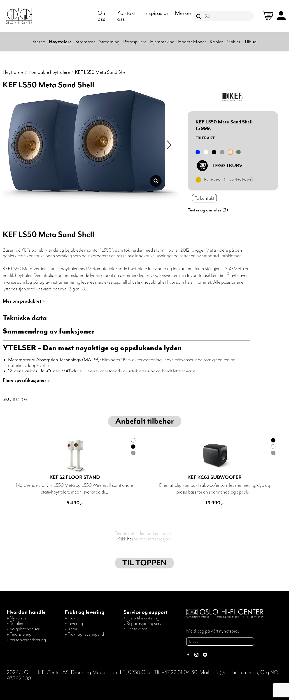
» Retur (71, 629)
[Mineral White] (206, 152)
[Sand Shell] (230, 152)
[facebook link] (188, 655)
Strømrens (85, 42)
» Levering (74, 623)
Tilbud (250, 42)
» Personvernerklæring (26, 639)
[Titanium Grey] (222, 152)
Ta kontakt (204, 198)
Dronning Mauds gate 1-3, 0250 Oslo (111, 672)
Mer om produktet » (24, 301)
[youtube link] (205, 655)
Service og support (146, 612)
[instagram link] (196, 655)
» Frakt (71, 618)
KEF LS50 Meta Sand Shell (101, 72)
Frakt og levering (85, 612)
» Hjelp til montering (141, 618)
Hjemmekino (162, 42)
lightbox (156, 181)
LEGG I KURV (227, 166)
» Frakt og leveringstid (84, 634)
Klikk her (125, 539)
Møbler (233, 42)
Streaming (109, 42)
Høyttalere (60, 42)
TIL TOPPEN (144, 563)
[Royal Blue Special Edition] (198, 152)
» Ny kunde (16, 618)
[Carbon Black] (214, 152)
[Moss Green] (238, 152)
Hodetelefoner (192, 42)
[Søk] (198, 16)
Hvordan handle (26, 612)
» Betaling (16, 623)
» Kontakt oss (136, 629)
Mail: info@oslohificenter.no (229, 672)
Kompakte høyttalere (49, 72)
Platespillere (135, 42)
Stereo (39, 42)
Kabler (216, 42)
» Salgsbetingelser (23, 629)
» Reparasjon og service (145, 623)
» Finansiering (19, 634)
